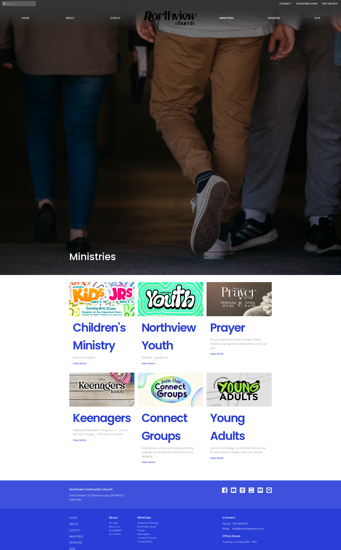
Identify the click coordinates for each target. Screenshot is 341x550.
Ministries (227, 18)
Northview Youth (146, 526)
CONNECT (285, 3)
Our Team (115, 534)
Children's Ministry (147, 522)
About (70, 18)
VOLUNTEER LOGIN (306, 3)
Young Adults (144, 541)
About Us (114, 526)
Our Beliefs (115, 530)
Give (317, 18)
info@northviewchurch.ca (247, 528)
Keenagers (143, 534)
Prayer (141, 530)
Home (25, 18)
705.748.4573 (329, 3)
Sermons (274, 18)
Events (115, 18)
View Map (75, 499)
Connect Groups (146, 537)
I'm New (113, 522)
